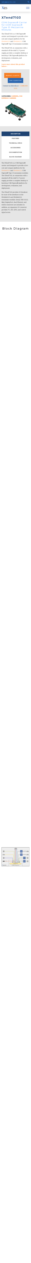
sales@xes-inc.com (9, 2)
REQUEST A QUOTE (12, 75)
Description (15, 134)
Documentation (15, 152)
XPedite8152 (17, 41)
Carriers (14, 96)
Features (15, 138)
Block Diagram (15, 157)
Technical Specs (15, 143)
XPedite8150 (6, 41)
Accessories (15, 147)
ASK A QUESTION (15, 80)
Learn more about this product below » (13, 65)
